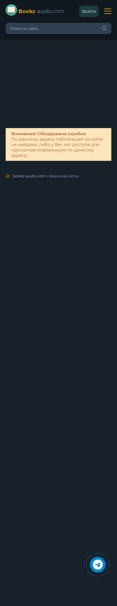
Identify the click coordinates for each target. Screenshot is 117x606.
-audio (41, 11)
